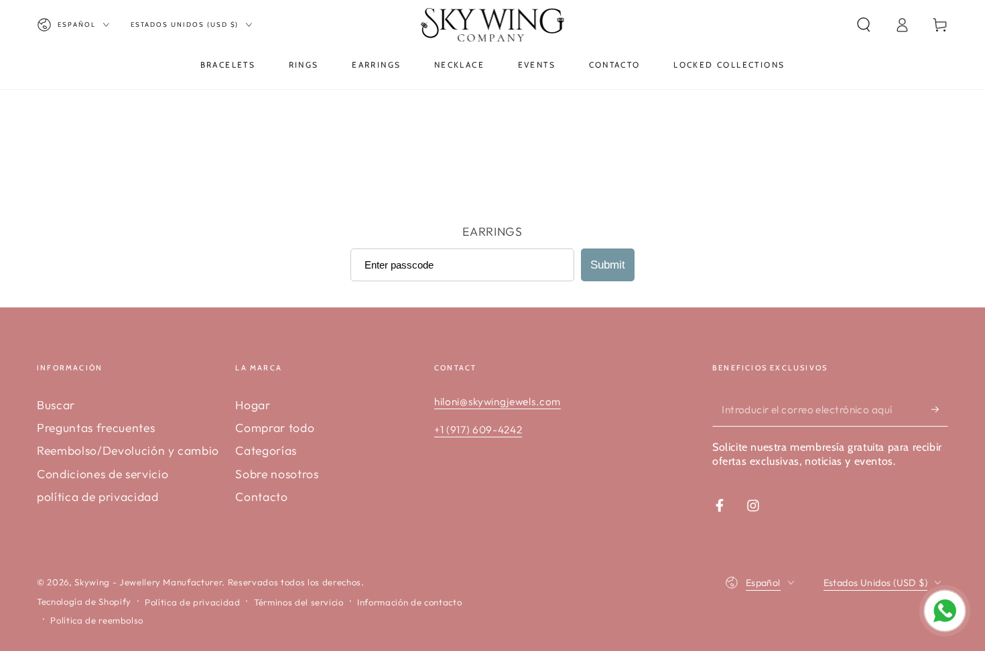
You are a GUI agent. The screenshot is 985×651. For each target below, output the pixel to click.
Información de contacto (409, 602)
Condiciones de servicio (102, 474)
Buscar (56, 405)
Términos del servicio (299, 602)
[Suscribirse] (939, 409)
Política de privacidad (193, 602)
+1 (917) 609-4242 (478, 429)
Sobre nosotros (276, 474)
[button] (863, 25)
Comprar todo (274, 427)
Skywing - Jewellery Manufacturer (148, 582)
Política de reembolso (96, 620)
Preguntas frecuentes (96, 427)
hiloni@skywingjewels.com (497, 401)
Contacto (261, 496)
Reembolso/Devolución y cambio (128, 450)
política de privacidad (98, 496)
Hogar (252, 405)
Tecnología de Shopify (84, 601)
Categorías (266, 450)
